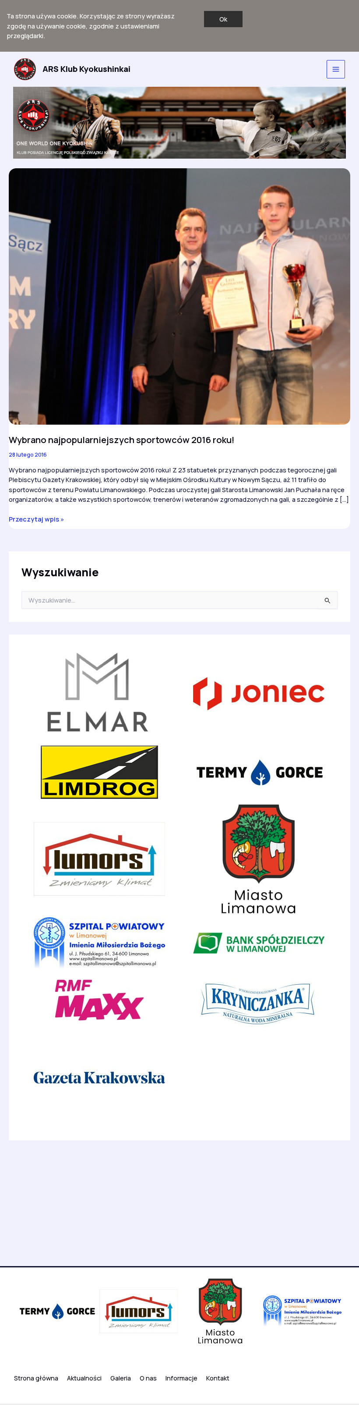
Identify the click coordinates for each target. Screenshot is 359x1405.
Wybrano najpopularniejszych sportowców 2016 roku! (122, 440)
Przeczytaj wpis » (36, 519)
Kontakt (217, 1377)
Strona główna (36, 1377)
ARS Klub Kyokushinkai (86, 69)
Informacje (181, 1377)
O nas (148, 1377)
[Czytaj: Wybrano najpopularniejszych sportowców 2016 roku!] (179, 295)
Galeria (120, 1377)
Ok (223, 18)
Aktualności (84, 1377)
